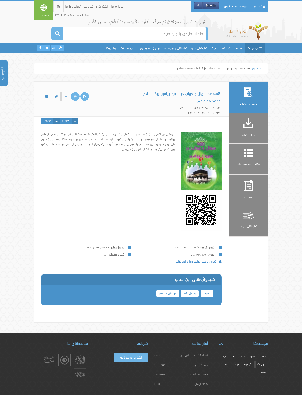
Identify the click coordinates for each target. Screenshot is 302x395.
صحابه (252, 357)
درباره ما (117, 6)
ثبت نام (258, 6)
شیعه (224, 357)
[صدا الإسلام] (49, 360)
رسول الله (190, 293)
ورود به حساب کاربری (235, 6)
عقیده (263, 373)
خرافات (236, 365)
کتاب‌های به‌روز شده (175, 48)
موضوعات (253, 48)
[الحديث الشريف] (80, 374)
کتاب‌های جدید (199, 48)
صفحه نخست (235, 48)
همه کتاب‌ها (218, 48)
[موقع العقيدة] (64, 360)
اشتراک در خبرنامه (95, 6)
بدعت (234, 357)
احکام (243, 357)
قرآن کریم (248, 365)
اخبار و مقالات (129, 48)
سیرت (207, 293)
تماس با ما (73, 6)
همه (220, 344)
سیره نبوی (257, 68)
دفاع (226, 365)
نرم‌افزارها (112, 48)
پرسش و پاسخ (167, 293)
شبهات (263, 357)
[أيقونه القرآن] (80, 360)
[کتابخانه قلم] (247, 34)
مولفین (157, 48)
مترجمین (145, 48)
